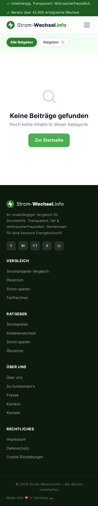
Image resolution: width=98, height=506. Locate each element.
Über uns (14, 377)
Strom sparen (18, 289)
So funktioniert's (21, 386)
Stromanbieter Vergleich (28, 271)
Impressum (16, 439)
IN (23, 246)
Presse (13, 395)
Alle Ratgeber (21, 42)
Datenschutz (18, 448)
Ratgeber (53, 42)
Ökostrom (15, 280)
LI (59, 246)
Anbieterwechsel (21, 333)
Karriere (13, 404)
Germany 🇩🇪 (44, 498)
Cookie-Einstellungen (25, 457)
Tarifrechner (17, 297)
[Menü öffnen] (86, 25)
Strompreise (17, 324)
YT (35, 246)
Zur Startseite (49, 140)
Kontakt (13, 412)
